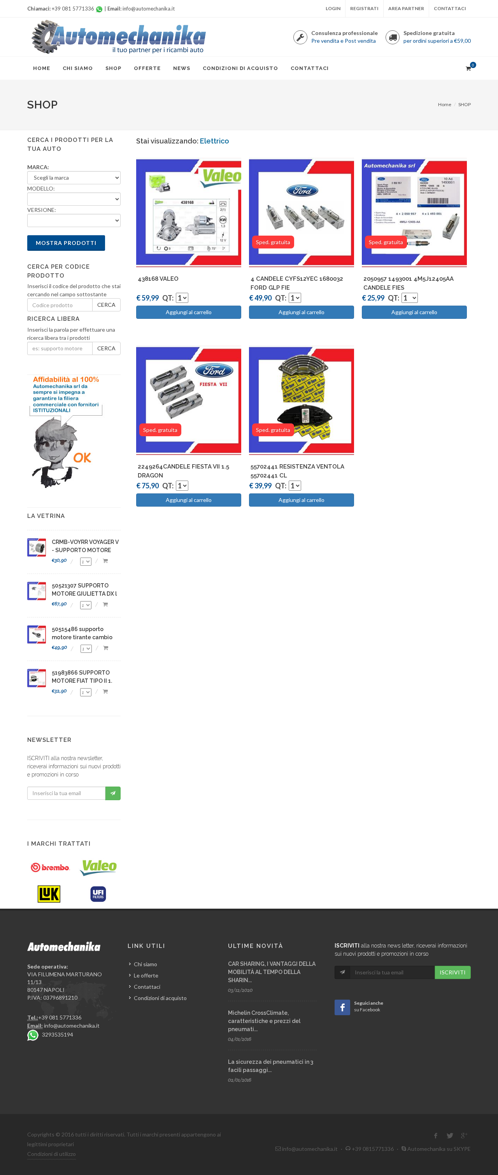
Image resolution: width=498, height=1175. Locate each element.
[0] (468, 67)
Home (444, 104)
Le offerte (146, 975)
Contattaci (450, 8)
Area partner (406, 8)
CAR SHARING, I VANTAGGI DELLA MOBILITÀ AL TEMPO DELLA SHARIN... (272, 972)
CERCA (106, 304)
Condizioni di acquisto (160, 998)
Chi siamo (145, 964)
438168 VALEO (158, 278)
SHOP (464, 104)
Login (333, 8)
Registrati (364, 8)
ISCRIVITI (453, 972)
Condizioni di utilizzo (51, 1154)
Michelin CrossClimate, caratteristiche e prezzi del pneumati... (264, 1021)
